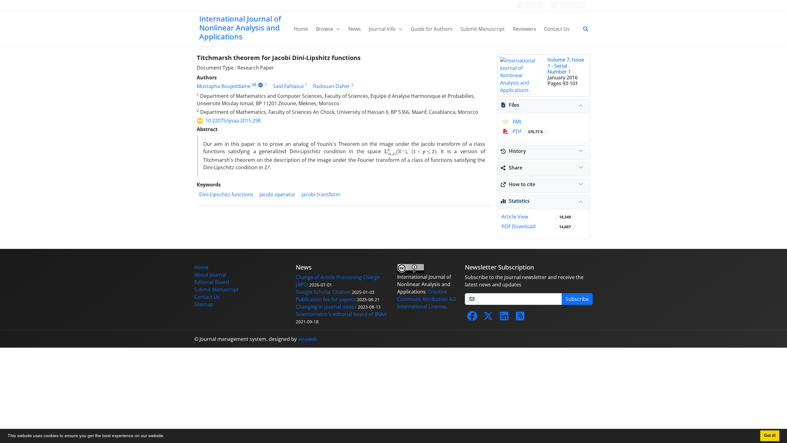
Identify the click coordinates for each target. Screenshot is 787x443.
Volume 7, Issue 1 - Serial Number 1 (566, 65)
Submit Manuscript (483, 29)
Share (515, 167)
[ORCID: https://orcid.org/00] (260, 84)
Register (571, 5)
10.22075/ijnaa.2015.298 (233, 120)
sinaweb (307, 339)
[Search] (583, 29)
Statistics (519, 201)
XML (516, 121)
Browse (325, 29)
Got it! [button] (770, 435)
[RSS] (520, 317)
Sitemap (203, 304)
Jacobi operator (277, 194)
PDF (527, 131)
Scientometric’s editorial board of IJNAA (341, 314)
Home (301, 29)
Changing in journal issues (326, 306)
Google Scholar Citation (323, 292)
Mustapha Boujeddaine (224, 86)
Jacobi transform (321, 194)
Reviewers (524, 29)
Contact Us (557, 29)
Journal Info (383, 29)
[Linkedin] (504, 317)
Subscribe (577, 299)
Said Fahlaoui (288, 86)
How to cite (522, 184)
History (517, 151)
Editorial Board (211, 282)
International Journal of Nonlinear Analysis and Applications (240, 28)
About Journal (210, 274)
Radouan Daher (331, 86)
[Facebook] (472, 317)
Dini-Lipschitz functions (226, 194)
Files (514, 105)
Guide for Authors (432, 29)
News (354, 29)
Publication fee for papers (326, 299)
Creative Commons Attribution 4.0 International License (426, 299)
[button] (167, 436)
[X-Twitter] (488, 317)
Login (532, 5)
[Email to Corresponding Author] (254, 84)
